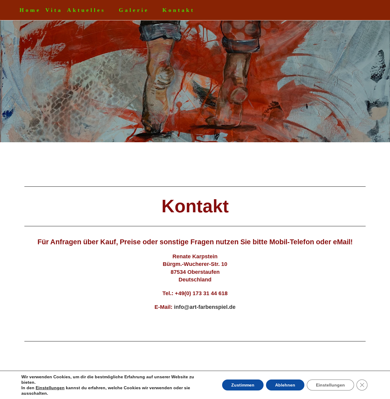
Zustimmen (242, 385)
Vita (53, 10)
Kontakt (178, 10)
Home (30, 10)
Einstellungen (50, 387)
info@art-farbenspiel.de (205, 307)
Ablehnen (285, 385)
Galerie (134, 10)
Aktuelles (86, 10)
